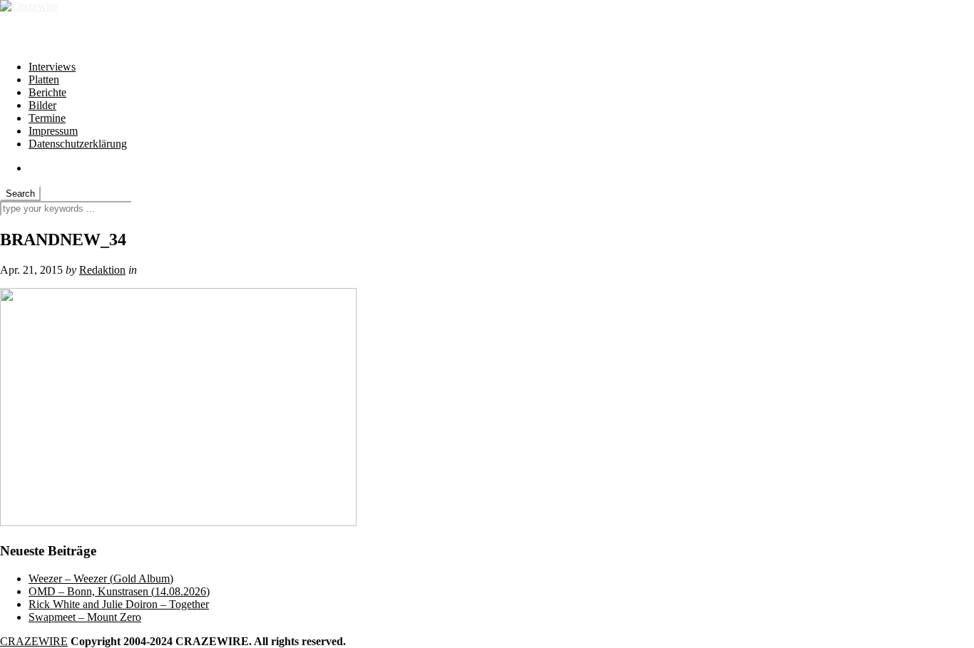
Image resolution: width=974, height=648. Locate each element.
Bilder (42, 105)
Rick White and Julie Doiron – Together (119, 604)
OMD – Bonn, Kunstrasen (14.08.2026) (119, 591)
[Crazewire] (29, 6)
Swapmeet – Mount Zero (85, 617)
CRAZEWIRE (34, 641)
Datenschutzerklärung (78, 144)
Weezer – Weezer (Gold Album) (101, 578)
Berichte (47, 92)
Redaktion (102, 270)
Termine (47, 118)
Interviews (52, 67)
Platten (44, 79)
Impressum (53, 131)
